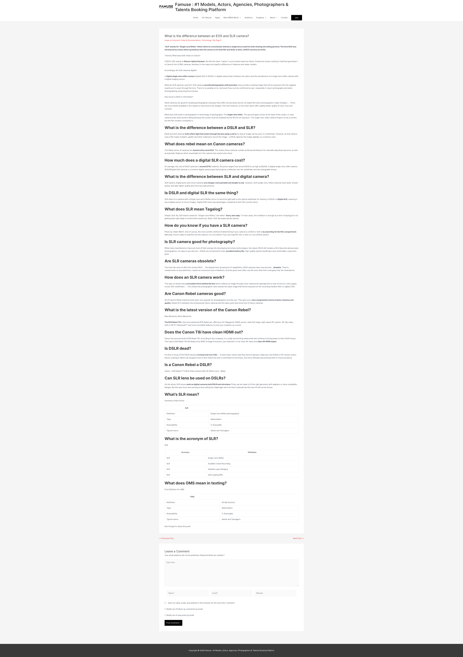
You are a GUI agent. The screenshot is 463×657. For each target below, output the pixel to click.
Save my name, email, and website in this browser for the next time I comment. (201, 603)
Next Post (298, 538)
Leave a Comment (172, 40)
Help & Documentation (191, 40)
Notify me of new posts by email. (180, 615)
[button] (240, 17)
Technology (207, 40)
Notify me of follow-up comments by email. (185, 609)
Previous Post (166, 538)
